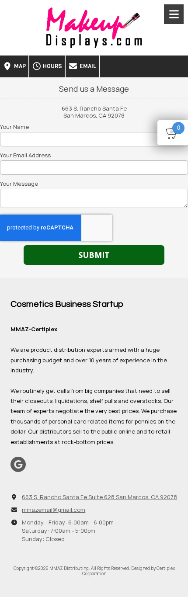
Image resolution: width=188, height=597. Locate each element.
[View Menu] (174, 14)
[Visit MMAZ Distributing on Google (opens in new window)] (18, 464)
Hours (52, 66)
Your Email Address (25, 155)
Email (87, 66)
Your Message (19, 183)
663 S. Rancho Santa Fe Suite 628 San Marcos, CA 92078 (99, 497)
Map (19, 66)
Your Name (14, 126)
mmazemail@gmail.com (53, 510)
